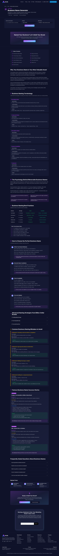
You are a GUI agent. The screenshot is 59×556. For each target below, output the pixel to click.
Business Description (9, 20)
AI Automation (29, 540)
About (29, 1)
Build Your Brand (15, 64)
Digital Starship (19, 541)
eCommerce (29, 541)
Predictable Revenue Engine (52, 541)
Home (5, 6)
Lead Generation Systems (41, 541)
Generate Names (30, 25)
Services (22, 1)
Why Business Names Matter (17, 53)
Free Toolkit (39, 536)
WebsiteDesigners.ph (20, 539)
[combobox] (29, 22)
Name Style (40, 20)
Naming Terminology (34, 53)
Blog (48, 536)
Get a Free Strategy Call (25, 502)
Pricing (26, 1)
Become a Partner (50, 540)
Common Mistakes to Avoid (17, 60)
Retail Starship (19, 543)
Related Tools (33, 62)
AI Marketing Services (41, 539)
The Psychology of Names (16, 55)
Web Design (29, 539)
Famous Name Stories (34, 60)
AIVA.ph (18, 536)
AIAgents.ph (19, 540)
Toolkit (33, 1)
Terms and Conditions (45, 553)
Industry (23, 20)
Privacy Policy (40, 553)
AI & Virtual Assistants (30, 536)
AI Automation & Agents (41, 540)
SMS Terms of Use (34, 553)
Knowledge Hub (38, 1)
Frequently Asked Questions (17, 62)
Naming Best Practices (34, 55)
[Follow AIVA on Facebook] (2, 541)
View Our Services (35, 502)
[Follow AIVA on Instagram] (7, 541)
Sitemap (51, 553)
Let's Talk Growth (53, 1)
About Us (49, 539)
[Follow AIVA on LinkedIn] (4, 541)
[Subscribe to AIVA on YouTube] (9, 541)
